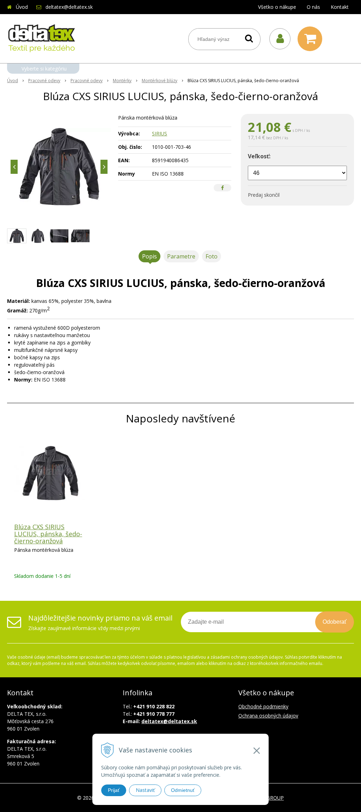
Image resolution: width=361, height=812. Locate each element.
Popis (149, 256)
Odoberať (335, 622)
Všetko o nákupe (277, 7)
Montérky (122, 81)
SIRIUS (159, 133)
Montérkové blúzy (159, 81)
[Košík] (312, 38)
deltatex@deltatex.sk (69, 7)
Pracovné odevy (44, 81)
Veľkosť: (259, 156)
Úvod (22, 7)
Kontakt (340, 7)
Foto (212, 256)
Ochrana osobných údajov (268, 715)
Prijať (114, 790)
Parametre (181, 256)
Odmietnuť (183, 790)
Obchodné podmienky (263, 706)
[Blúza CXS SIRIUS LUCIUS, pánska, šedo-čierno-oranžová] (59, 167)
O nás (313, 7)
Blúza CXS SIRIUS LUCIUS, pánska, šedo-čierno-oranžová (48, 534)
